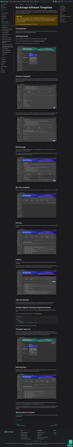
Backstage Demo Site (21, 415)
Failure (61, 13)
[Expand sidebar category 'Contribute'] (13, 70)
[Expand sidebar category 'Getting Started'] (13, 7)
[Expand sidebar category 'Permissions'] (13, 18)
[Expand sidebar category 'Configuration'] (13, 61)
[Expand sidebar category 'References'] (13, 72)
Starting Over (62, 20)
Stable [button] (59, 1)
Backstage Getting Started (40, 31)
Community (36, 1)
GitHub (55, 432)
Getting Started (62, 6)
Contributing (39, 434)
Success (61, 12)
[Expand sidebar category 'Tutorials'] (13, 65)
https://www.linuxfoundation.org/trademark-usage (40, 444)
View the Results (62, 15)
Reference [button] (19, 1)
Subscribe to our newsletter (42, 437)
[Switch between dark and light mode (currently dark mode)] (62, 1)
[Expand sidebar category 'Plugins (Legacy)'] (13, 66)
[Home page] (17, 4)
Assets (55, 434)
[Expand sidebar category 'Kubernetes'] (13, 15)
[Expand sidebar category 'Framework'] (13, 63)
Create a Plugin (24, 437)
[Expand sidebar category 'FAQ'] (13, 68)
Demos (31, 1)
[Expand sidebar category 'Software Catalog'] (13, 22)
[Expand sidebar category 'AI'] (13, 11)
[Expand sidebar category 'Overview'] (13, 6)
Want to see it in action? (63, 21)
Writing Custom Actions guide (25, 24)
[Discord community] (56, 1)
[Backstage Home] (12, 432)
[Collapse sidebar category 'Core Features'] (13, 9)
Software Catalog (24, 435)
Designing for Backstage (25, 438)
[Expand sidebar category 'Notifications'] (13, 16)
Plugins (14, 1)
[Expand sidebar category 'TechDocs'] (13, 57)
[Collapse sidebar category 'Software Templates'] (13, 24)
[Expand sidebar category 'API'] (13, 56)
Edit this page (19, 420)
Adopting (39, 435)
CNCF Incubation (40, 438)
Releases (24, 1)
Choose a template (63, 7)
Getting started (24, 434)
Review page (62, 9)
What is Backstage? (24, 432)
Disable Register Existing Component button (65, 17)
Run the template (62, 10)
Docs (11, 1)
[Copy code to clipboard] (56, 319)
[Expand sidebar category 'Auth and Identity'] (13, 13)
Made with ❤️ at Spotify (36, 441)
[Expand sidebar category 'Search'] (13, 20)
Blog (28, 1)
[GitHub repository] (53, 1)
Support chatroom (40, 432)
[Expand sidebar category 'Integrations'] (13, 59)
